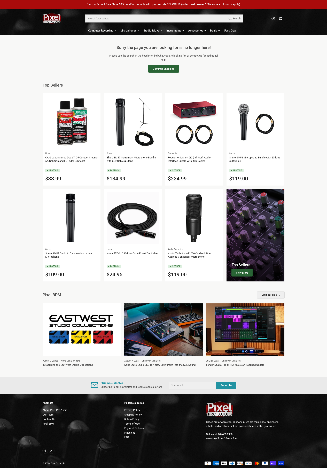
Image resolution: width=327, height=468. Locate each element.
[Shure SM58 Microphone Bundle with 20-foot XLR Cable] (255, 122)
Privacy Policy (132, 410)
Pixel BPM (48, 423)
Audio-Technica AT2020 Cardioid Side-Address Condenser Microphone (189, 255)
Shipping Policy (133, 414)
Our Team (48, 414)
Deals (213, 30)
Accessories (195, 30)
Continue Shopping (163, 68)
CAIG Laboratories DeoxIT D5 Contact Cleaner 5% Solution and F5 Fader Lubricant (71, 159)
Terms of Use (132, 423)
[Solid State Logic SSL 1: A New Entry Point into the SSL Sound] (163, 329)
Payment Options (134, 428)
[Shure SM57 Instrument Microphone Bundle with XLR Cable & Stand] (133, 122)
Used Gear (230, 30)
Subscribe (226, 385)
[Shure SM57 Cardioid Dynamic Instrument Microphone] (71, 218)
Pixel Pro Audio (58, 463)
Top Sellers (241, 265)
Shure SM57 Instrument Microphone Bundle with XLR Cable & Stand (131, 159)
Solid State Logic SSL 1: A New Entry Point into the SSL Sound (160, 364)
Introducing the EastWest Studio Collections (68, 364)
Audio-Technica (175, 249)
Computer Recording (100, 30)
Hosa (47, 153)
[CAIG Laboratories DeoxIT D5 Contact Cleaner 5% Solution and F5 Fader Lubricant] (71, 122)
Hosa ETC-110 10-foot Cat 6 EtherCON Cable (132, 253)
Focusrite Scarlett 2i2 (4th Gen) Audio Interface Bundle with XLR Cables (189, 159)
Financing (129, 432)
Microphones (128, 30)
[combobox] (164, 18)
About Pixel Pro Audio (55, 410)
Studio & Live (151, 30)
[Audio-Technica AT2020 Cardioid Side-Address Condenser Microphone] (194, 218)
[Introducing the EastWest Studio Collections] (82, 329)
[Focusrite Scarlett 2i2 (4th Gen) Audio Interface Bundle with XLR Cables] (194, 122)
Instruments (173, 30)
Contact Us (49, 419)
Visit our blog (269, 294)
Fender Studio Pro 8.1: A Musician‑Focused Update (235, 364)
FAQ (126, 437)
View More (242, 272)
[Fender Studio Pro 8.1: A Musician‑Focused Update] (245, 329)
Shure (109, 153)
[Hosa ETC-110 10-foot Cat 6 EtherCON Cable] (133, 218)
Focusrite (172, 153)
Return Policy (131, 419)
